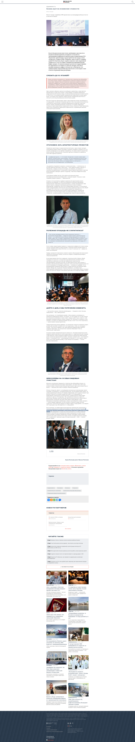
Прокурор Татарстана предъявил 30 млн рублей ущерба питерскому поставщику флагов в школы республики (56, 700)
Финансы (67, 488)
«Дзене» (69, 469)
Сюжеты (51, 513)
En (71, 726)
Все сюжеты (68, 528)
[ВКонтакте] (48, 500)
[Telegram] (57, 500)
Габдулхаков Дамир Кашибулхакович (56, 493)
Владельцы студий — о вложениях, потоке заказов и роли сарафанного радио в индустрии (77, 591)
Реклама (48, 728)
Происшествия (50, 585)
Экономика (60, 488)
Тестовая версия (50, 737)
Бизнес (48, 612)
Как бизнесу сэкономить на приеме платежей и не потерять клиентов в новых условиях (55, 672)
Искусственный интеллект (74, 518)
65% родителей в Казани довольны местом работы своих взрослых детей (67, 550)
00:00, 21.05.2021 (49, 11)
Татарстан (75, 488)
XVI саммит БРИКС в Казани (56, 518)
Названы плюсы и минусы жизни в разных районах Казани (63, 540)
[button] (85, 447)
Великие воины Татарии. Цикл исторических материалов (56, 524)
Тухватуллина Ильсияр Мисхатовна (72, 490)
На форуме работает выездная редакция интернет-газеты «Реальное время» (78, 703)
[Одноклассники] (51, 500)
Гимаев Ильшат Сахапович (54, 490)
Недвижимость (51, 6)
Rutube (63, 469)
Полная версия (50, 736)
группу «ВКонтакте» (76, 465)
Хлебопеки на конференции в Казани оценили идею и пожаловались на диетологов (78, 675)
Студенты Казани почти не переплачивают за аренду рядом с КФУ (65, 554)
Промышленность (72, 642)
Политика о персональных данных (54, 731)
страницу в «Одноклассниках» (62, 467)
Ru (68, 726)
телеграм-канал (65, 465)
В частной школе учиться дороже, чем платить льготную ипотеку (65, 543)
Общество (70, 585)
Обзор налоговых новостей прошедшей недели (56, 644)
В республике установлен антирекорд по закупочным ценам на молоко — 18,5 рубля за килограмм (78, 647)
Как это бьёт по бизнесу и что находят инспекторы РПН (55, 618)
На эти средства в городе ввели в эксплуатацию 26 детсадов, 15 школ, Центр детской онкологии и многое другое (78, 618)
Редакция (48, 726)
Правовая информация (51, 729)
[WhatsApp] (54, 500)
